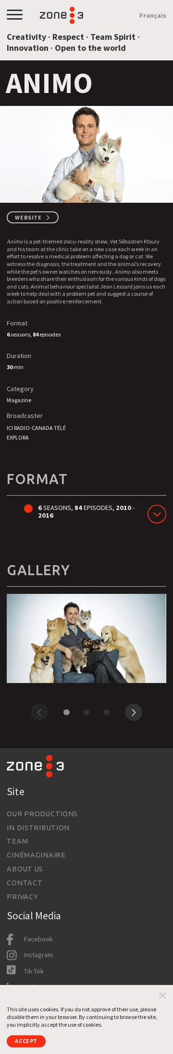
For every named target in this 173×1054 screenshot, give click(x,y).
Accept (26, 1040)
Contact (24, 883)
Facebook (38, 939)
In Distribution (38, 828)
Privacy (22, 897)
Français (152, 15)
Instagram (38, 954)
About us (25, 869)
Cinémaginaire (36, 855)
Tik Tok (34, 971)
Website (28, 217)
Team (17, 841)
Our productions (42, 814)
